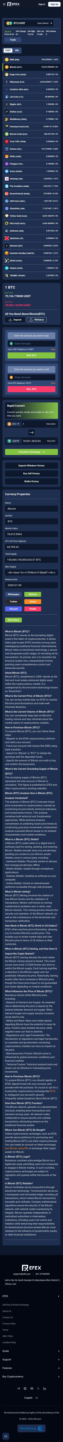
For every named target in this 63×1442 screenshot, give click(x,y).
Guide (5, 1351)
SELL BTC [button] (31, 389)
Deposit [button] (17, 319)
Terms (5, 1330)
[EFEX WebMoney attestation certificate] (31, 1428)
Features (7, 1368)
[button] (28, 23)
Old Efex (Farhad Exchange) (15, 1305)
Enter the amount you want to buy (31, 335)
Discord (13, 609)
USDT (8, 50)
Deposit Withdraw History (31, 465)
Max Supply (10, 566)
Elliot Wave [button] (13, 620)
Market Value (11, 528)
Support (6, 1359)
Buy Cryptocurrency (12, 1376)
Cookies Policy (9, 1342)
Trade (13, 39)
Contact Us (7, 1317)
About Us (6, 1311)
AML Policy (7, 1336)
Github (33, 601)
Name (8, 503)
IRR (17, 50)
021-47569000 (43, 1274)
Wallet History (31, 481)
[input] (33, 424)
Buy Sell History (31, 473)
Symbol (8, 515)
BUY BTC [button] (31, 355)
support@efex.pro (22, 1274)
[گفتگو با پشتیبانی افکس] (5, 1436)
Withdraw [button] (39, 319)
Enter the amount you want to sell (31, 369)
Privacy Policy (9, 1323)
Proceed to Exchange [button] (29, 452)
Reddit (33, 609)
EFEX (5, 1296)
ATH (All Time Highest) (15, 541)
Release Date (11, 579)
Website (33, 594)
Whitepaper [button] (13, 594)
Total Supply (11, 554)
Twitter (13, 601)
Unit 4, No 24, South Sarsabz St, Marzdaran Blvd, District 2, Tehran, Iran (32, 1282)
